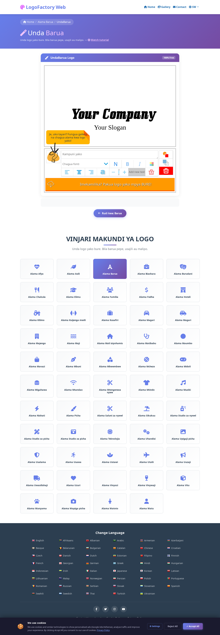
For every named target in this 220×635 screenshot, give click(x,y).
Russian (67, 586)
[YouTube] (123, 609)
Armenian (149, 540)
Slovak (120, 586)
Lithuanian (42, 578)
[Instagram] (114, 609)
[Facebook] (96, 609)
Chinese (148, 548)
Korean (148, 570)
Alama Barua (45, 22)
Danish (67, 555)
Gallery (165, 7)
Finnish (175, 555)
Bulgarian (95, 548)
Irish (65, 570)
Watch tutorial (100, 40)
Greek (120, 563)
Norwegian (96, 578)
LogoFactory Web (45, 7)
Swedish (67, 593)
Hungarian (177, 563)
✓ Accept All (193, 626)
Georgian (68, 563)
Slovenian (149, 586)
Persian (121, 578)
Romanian (41, 586)
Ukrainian (149, 593)
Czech (39, 555)
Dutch (93, 555)
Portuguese (177, 578)
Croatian (176, 548)
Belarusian (69, 548)
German (94, 563)
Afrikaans (68, 540)
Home (151, 7)
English (40, 540)
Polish (147, 578)
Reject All (173, 626)
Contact (181, 7)
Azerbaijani (177, 540)
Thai (92, 593)
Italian (93, 570)
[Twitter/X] (105, 609)
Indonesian (42, 570)
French (39, 563)
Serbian (94, 586)
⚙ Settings (155, 626)
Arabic (120, 540)
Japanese (122, 570)
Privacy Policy (103, 630)
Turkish (121, 593)
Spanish (175, 586)
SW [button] (194, 7)
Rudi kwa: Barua (112, 213)
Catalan (121, 548)
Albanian (95, 540)
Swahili (40, 593)
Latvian (175, 570)
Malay (66, 578)
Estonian (122, 555)
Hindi (147, 563)
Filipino (148, 555)
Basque (40, 548)
